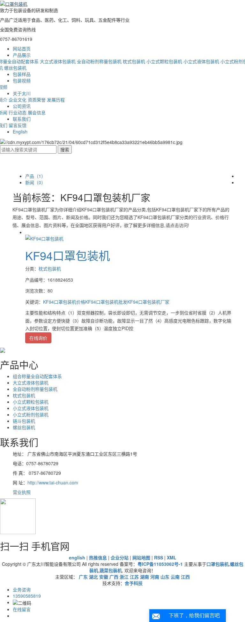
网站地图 (141, 557)
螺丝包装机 (15, 67)
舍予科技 (134, 583)
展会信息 (37, 112)
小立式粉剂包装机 (30, 414)
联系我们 (22, 119)
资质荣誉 (37, 99)
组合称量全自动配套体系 (37, 376)
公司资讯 (22, 106)
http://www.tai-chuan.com (52, 482)
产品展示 (22, 55)
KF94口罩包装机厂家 (148, 302)
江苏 (134, 576)
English (20, 131)
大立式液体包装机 (58, 61)
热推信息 (98, 557)
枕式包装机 (134, 61)
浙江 (124, 576)
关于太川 (22, 93)
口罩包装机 (217, 564)
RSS (158, 557)
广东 (83, 576)
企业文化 (17, 99)
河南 (154, 576)
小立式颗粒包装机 (164, 61)
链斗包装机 (24, 421)
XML (171, 557)
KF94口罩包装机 (67, 255)
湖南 (144, 576)
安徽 (103, 576)
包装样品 (22, 74)
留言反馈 (17, 125)
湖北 (93, 576)
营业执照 (22, 492)
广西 (113, 576)
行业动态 (17, 112)
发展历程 (56, 99)
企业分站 (120, 557)
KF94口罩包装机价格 (64, 302)
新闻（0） (35, 182)
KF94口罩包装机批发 (106, 302)
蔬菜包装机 (111, 570)
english (77, 557)
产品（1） (35, 176)
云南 (175, 576)
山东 (164, 576)
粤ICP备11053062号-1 (160, 564)
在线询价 (38, 338)
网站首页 (22, 48)
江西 (185, 576)
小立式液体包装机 (201, 61)
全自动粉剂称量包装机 (99, 61)
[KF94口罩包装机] (44, 238)
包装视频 (22, 80)
